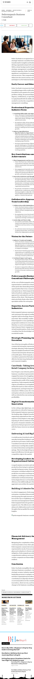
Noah (4, 19)
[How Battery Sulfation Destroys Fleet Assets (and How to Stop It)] (13, 602)
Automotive (13, 605)
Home (3, 10)
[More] (30, 25)
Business (8, 10)
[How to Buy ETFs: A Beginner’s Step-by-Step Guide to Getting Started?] (5, 602)
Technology (20, 605)
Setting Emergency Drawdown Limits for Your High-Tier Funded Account (20, 611)
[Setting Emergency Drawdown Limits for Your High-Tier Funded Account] (21, 602)
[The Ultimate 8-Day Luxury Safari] (28, 602)
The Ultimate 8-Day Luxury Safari (28, 609)
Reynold (4, 624)
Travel (27, 605)
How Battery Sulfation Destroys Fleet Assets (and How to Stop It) (13, 611)
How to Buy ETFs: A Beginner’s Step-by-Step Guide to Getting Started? (5, 611)
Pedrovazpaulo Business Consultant (16, 592)
